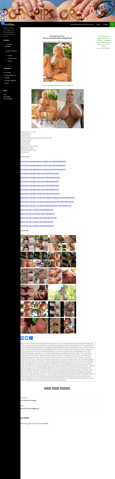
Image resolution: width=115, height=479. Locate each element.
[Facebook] (2, 14)
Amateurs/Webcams (10, 75)
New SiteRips (7, 72)
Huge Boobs (65, 388)
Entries (6, 96)
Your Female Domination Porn (103, 37)
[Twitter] (2, 18)
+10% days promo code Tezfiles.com (82, 24)
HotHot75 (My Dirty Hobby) (26, 399)
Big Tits (55, 388)
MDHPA (10, 55)
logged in (30, 423)
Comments (7, 98)
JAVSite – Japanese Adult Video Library (103, 41)
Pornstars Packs (12, 58)
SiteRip (6, 83)
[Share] (2, 23)
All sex (47, 388)
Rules (98, 24)
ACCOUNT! (106, 48)
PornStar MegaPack (57, 36)
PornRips (8, 24)
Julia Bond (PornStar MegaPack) (28, 407)
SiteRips (105, 24)
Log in (5, 94)
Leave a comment (66, 41)
